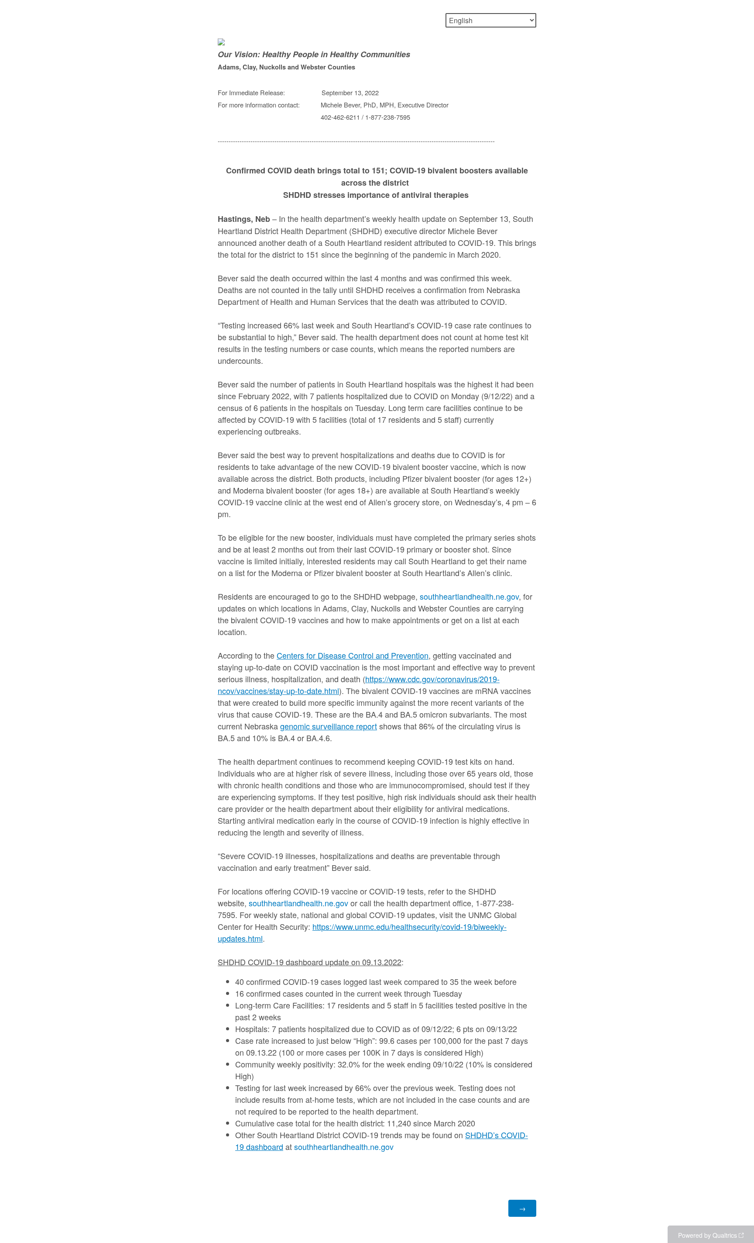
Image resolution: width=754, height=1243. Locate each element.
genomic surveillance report (328, 726)
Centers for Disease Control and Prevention (352, 655)
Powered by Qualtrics (707, 1235)
